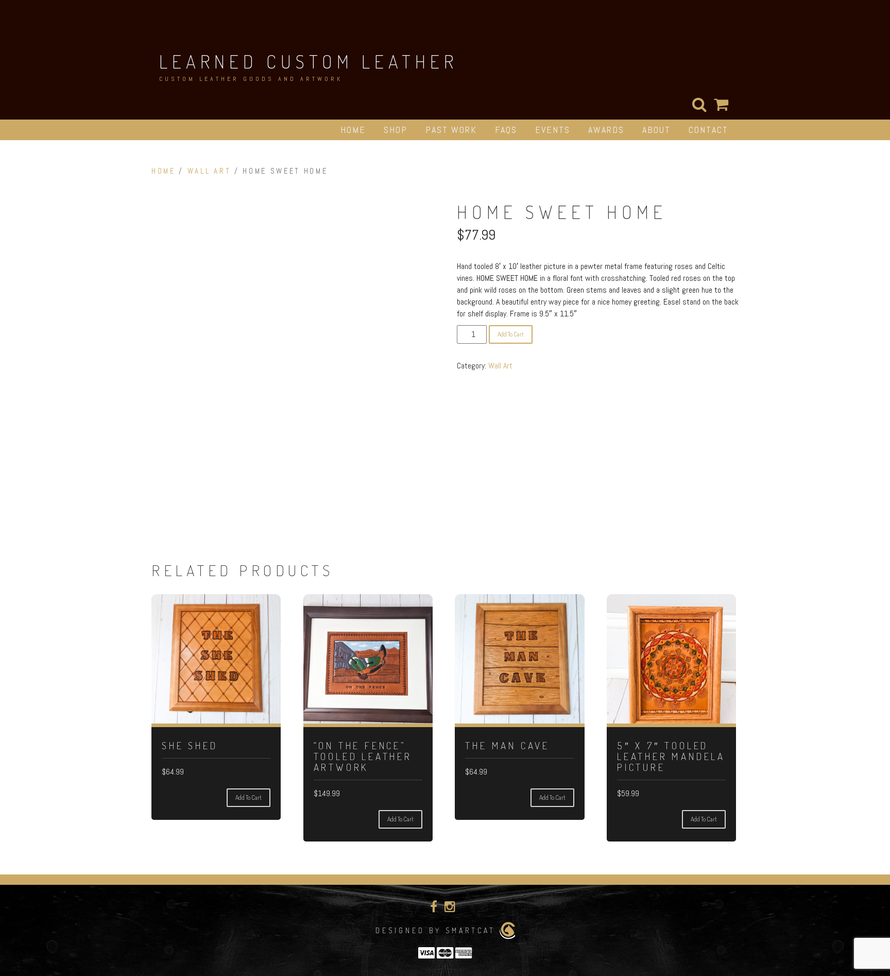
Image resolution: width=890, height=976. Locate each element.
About (656, 130)
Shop (395, 130)
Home (353, 130)
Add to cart (511, 334)
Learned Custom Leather (308, 61)
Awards (606, 130)
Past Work (451, 130)
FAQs (506, 130)
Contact (708, 130)
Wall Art (209, 171)
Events (552, 130)
